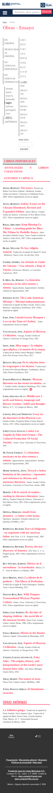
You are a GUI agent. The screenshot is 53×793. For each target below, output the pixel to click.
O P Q (23, 62)
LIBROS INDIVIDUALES (19, 161)
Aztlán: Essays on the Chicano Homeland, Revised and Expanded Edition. (24, 207)
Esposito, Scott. (11, 298)
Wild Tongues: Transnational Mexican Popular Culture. (21, 598)
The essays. (27, 187)
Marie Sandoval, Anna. (15, 470)
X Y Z (23, 76)
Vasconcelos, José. (13, 331)
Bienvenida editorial (28, 760)
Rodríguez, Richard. (14, 529)
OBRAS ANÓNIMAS (5, 120)
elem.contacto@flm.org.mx (26, 779)
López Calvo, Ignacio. (14, 431)
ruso (6, 113)
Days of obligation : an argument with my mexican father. (24, 532)
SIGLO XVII (21, 116)
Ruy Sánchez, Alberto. (15, 563)
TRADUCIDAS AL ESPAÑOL (5, 53)
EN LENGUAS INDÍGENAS (5, 66)
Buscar (46, 11)
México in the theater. (32, 632)
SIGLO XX (21, 92)
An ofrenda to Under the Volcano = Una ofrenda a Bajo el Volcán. (24, 266)
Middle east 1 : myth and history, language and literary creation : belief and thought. (24, 400)
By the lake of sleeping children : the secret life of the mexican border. (22, 616)
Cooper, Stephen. (12, 262)
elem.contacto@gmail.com (30, 776)
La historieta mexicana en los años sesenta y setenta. (21, 283)
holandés (6, 99)
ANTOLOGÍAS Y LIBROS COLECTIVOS (26, 169)
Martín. (7, 492)
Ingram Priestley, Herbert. (17, 379)
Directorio (42, 760)
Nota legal (37, 762)
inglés (6, 102)
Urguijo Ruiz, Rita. (13, 594)
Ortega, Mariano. (12, 512)
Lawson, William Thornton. (18, 414)
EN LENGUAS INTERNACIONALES (5, 78)
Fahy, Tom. (9, 317)
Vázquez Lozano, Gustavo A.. (18, 657)
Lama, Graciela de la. (15, 396)
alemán (6, 88)
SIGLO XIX (21, 100)
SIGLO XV (21, 132)
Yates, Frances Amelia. (15, 689)
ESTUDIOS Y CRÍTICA (18, 178)
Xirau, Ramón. (10, 679)
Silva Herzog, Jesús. (13, 577)
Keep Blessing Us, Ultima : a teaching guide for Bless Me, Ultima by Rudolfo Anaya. (22, 228)
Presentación (12, 760)
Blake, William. (11, 248)
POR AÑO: (24, 140)
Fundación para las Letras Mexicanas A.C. (26, 771)
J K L (22, 53)
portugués (6, 110)
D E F (23, 44)
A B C (23, 40)
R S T (23, 67)
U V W (23, 72)
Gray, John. (9, 345)
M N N (23, 58)
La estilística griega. (14, 710)
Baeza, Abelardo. (12, 224)
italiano (6, 106)
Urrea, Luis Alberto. (14, 612)
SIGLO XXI (21, 84)
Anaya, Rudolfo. (11, 188)
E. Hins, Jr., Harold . (14, 280)
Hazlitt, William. (12, 362)
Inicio (5, 22)
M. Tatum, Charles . (13, 452)
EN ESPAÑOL (5, 42)
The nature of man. (29, 678)
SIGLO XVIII (21, 108)
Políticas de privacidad (21, 762)
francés (6, 95)
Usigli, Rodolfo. (11, 633)
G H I (23, 49)
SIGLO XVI (21, 124)
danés (6, 92)
